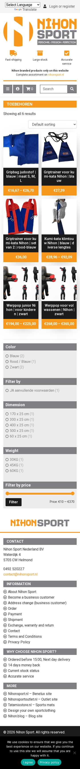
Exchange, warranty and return (31, 625)
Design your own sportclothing (31, 710)
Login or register (62, 6)
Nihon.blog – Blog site (25, 716)
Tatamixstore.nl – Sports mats (31, 705)
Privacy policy (49, 762)
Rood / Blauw (20, 361)
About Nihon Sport (22, 592)
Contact (14, 631)
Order (12, 608)
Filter (13, 502)
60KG (14, 471)
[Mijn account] (17, 89)
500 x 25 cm (19, 431)
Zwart (14, 367)
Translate (29, 9)
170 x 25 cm (19, 414)
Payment (15, 614)
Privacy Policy (19, 642)
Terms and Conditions (25, 636)
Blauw (14, 356)
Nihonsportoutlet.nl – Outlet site (33, 699)
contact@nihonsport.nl (20, 574)
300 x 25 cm (19, 419)
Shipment (15, 620)
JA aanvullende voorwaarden (32, 390)
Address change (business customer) (37, 603)
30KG (14, 459)
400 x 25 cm (19, 425)
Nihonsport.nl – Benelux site (30, 694)
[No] (74, 752)
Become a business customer (31, 597)
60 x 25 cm (18, 436)
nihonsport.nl (56, 74)
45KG (14, 465)
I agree (28, 762)
